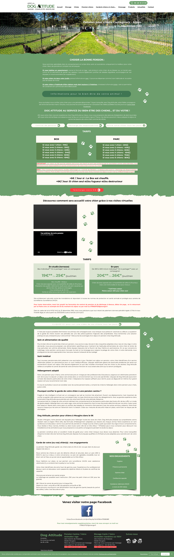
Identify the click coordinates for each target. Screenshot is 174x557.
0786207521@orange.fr (126, 172)
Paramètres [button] (144, 554)
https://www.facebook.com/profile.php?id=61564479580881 (88, 519)
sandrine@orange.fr (79, 547)
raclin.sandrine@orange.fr (107, 547)
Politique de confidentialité (107, 554)
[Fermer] (172, 554)
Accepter (165, 554)
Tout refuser (154, 554)
